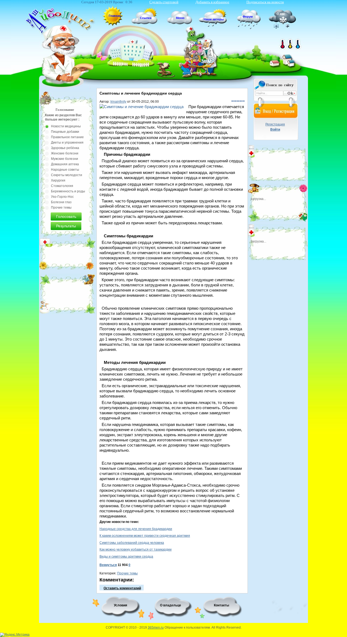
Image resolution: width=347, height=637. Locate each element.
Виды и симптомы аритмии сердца (126, 556)
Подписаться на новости (265, 2)
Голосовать (66, 216)
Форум (248, 16)
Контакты (221, 605)
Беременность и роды (68, 191)
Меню (180, 18)
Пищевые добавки (65, 132)
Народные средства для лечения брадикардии (135, 529)
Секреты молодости (66, 175)
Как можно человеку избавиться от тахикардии (135, 549)
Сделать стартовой (163, 2)
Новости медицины (66, 126)
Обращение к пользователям (187, 627)
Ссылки (146, 18)
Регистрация (275, 124)
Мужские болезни (64, 159)
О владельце (170, 605)
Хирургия (58, 180)
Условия (120, 605)
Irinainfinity (118, 102)
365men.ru (156, 627)
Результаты (66, 226)
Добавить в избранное (212, 2)
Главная (115, 15)
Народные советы (65, 170)
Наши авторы (214, 19)
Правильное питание (67, 137)
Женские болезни (64, 153)
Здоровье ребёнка (65, 148)
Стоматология (62, 186)
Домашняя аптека (65, 164)
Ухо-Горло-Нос (62, 197)
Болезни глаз (61, 202)
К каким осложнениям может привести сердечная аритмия (144, 536)
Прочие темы (127, 573)
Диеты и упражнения (67, 142)
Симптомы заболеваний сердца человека (131, 543)
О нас (281, 13)
